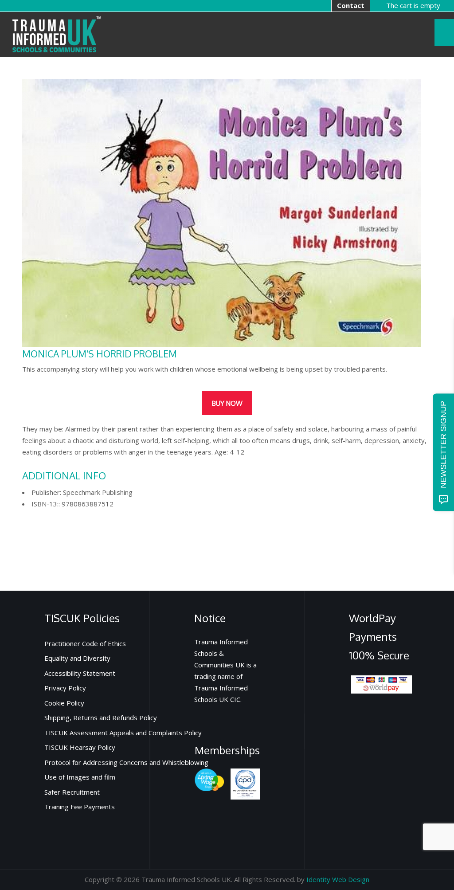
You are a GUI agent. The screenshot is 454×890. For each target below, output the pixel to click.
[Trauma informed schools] (57, 33)
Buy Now (227, 403)
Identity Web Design (337, 879)
